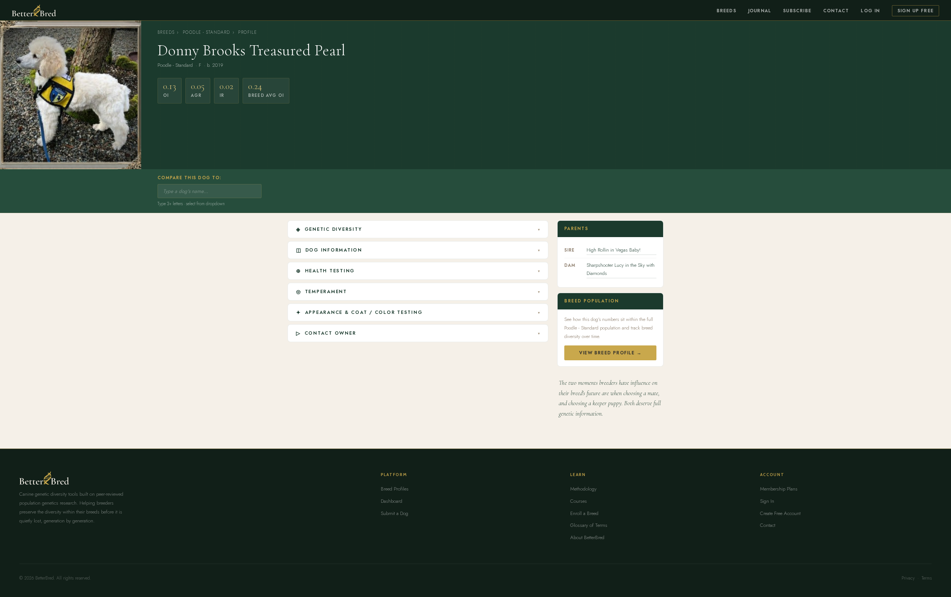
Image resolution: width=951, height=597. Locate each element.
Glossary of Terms (588, 525)
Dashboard (391, 501)
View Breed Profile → (610, 353)
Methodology (583, 488)
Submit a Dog (394, 513)
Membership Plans (779, 488)
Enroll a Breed (584, 513)
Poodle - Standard (206, 32)
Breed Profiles (395, 488)
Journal (759, 10)
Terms (927, 578)
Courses (578, 501)
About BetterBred (587, 537)
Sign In (767, 501)
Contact (836, 10)
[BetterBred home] (34, 10)
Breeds (726, 10)
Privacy (908, 578)
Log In (870, 10)
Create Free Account (780, 513)
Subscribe (797, 10)
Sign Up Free (916, 10)
